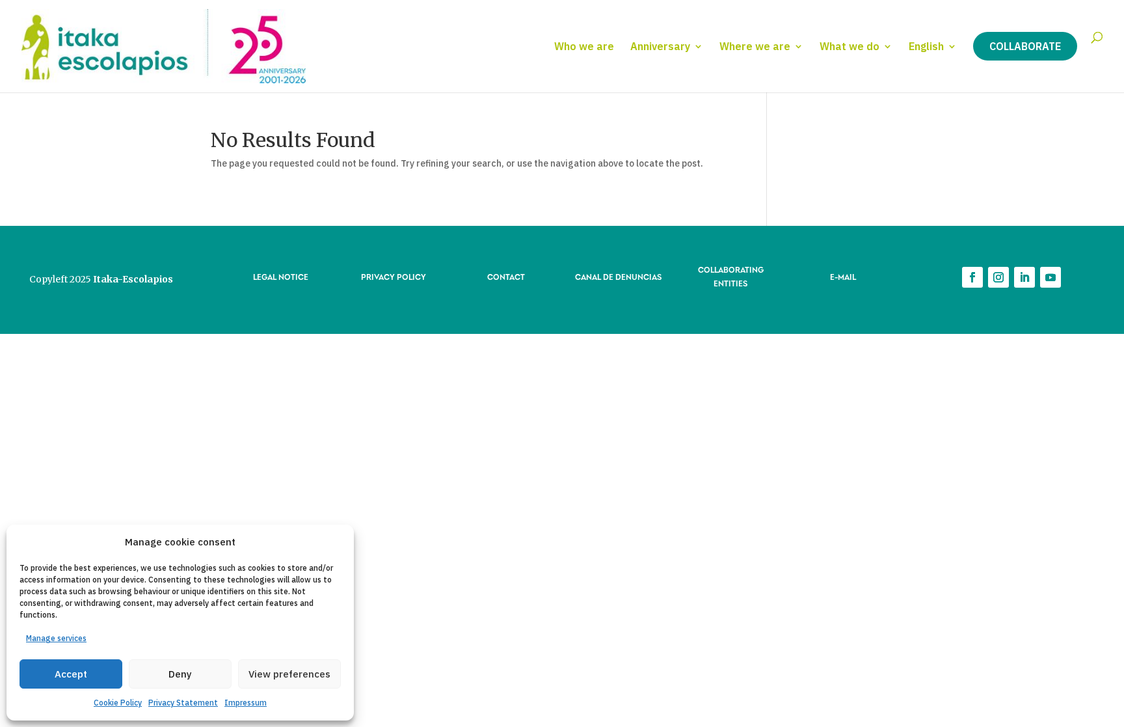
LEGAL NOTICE (280, 276)
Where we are (754, 47)
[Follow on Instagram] (998, 277)
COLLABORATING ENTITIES (731, 275)
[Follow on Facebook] (972, 277)
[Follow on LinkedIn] (1024, 277)
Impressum (245, 702)
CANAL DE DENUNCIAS (618, 276)
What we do (849, 47)
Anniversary (660, 47)
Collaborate (1025, 46)
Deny (180, 674)
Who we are (584, 47)
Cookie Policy (118, 702)
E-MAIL (843, 276)
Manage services (56, 638)
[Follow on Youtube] (1050, 277)
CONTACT (506, 276)
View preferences (289, 674)
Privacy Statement (183, 702)
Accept (71, 674)
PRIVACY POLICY (393, 276)
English (926, 47)
